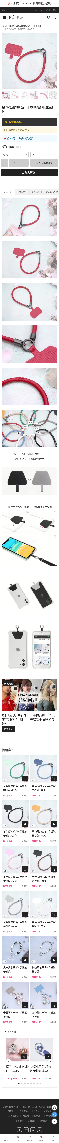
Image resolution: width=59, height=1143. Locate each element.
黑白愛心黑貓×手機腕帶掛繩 (15, 969)
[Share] (54, 1114)
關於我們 (19, 1120)
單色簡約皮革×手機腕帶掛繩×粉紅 (15, 878)
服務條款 (35, 1111)
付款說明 (26, 1115)
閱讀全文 (8, 729)
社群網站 (43, 1120)
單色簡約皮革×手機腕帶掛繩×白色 (44, 924)
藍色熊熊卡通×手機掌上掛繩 (44, 1014)
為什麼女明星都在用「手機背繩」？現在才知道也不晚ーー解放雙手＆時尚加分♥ (28, 719)
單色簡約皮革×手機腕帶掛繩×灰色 (15, 924)
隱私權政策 (13, 1115)
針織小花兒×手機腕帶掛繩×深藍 (40, 1068)
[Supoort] (54, 1107)
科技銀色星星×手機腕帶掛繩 (44, 969)
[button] (8, 1061)
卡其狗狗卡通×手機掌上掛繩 (15, 1014)
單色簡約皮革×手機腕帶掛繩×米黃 (44, 833)
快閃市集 (24, 1111)
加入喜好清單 (45, 163)
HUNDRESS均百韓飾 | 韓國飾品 (16, 25)
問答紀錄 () (37, 191)
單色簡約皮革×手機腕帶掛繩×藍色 (44, 788)
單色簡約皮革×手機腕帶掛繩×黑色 (15, 833)
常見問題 (31, 1120)
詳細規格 (22, 191)
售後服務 (50, 1115)
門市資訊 (12, 1111)
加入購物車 (30, 172)
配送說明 (38, 1115)
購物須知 (47, 1111)
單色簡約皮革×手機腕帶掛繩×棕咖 (44, 878)
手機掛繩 (37, 25)
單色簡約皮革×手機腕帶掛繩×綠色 (15, 788)
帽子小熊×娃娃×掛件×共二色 (17, 1068)
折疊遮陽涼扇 (16, 121)
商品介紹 (7, 191)
